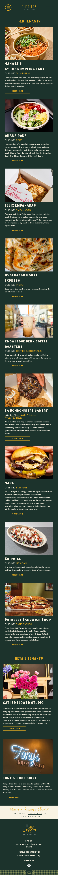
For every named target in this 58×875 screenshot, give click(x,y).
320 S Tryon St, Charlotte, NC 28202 (29, 845)
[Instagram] (29, 865)
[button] (14, 798)
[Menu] (8, 7)
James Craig (35, 814)
